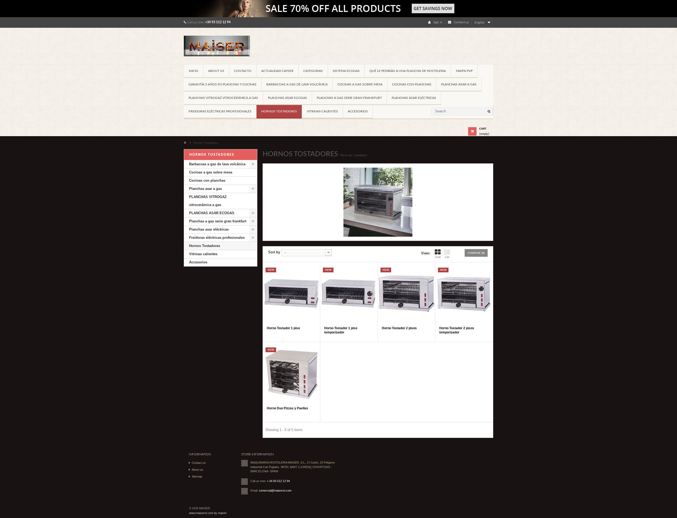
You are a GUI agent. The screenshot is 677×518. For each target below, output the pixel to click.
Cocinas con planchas (411, 84)
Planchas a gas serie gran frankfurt (349, 97)
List (447, 257)
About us (216, 70)
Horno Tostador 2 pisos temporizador (456, 330)
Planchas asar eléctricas (414, 97)
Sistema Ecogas (346, 70)
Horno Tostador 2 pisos (399, 328)
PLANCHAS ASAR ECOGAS (287, 97)
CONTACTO (242, 70)
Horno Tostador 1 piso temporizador (340, 330)
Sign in (437, 22)
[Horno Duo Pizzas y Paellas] (291, 373)
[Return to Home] (185, 142)
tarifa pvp (464, 70)
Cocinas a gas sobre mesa (359, 84)
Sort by (274, 252)
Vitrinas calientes (322, 111)
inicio (193, 70)
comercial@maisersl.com (275, 490)
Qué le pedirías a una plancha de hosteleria (407, 70)
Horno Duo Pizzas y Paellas (287, 408)
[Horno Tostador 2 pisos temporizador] (464, 293)
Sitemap (197, 476)
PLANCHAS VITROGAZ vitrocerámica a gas (223, 97)
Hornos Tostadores (279, 111)
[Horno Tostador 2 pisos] (406, 293)
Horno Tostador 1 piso (283, 328)
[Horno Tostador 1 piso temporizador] (349, 293)
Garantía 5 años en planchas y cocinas (223, 84)
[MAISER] (220, 48)
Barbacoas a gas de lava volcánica (297, 84)
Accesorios (358, 111)
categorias (313, 70)
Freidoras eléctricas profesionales (220, 111)
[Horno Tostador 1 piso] (291, 293)
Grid (438, 257)
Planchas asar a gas (459, 84)
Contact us (461, 22)
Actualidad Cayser (277, 70)
